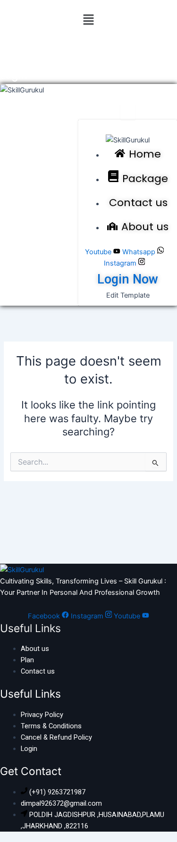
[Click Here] (127, 112)
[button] (88, 20)
